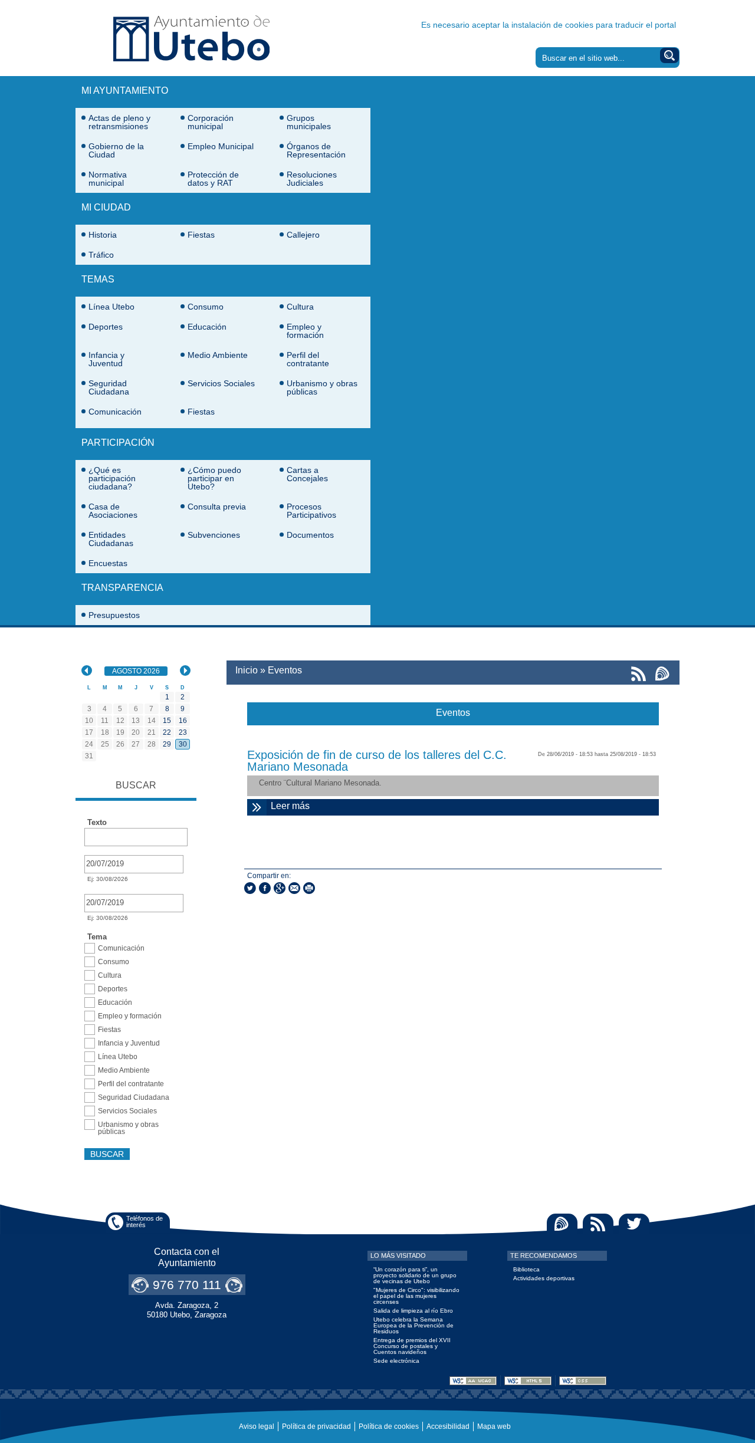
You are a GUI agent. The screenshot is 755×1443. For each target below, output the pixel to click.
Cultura (300, 306)
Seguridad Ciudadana (108, 387)
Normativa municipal (107, 179)
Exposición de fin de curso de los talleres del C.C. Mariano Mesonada (377, 760)
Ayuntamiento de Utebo (191, 38)
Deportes (105, 326)
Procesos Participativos (311, 511)
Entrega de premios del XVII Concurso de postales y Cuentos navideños (412, 1346)
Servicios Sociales (221, 383)
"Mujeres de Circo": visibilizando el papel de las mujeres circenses (416, 1296)
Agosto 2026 (140, 671)
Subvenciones (214, 535)
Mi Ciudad (106, 207)
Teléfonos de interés (144, 1221)
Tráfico (101, 254)
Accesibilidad (448, 1426)
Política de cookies (389, 1426)
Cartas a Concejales (307, 474)
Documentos (310, 535)
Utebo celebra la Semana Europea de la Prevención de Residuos (413, 1325)
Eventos (285, 670)
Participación (118, 443)
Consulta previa (217, 506)
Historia (102, 234)
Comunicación (115, 411)
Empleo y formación (305, 331)
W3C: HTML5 (528, 1380)
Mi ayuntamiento (124, 91)
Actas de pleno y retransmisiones (119, 122)
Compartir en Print (309, 888)
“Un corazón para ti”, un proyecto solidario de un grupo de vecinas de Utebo (415, 1275)
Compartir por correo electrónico (294, 888)
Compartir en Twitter (250, 888)
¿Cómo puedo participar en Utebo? (214, 478)
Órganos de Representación (316, 150)
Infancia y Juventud (106, 359)
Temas (97, 279)
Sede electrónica (396, 1360)
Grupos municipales (309, 122)
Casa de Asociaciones (112, 511)
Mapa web (494, 1426)
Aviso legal (256, 1426)
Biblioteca (526, 1269)
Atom (562, 1224)
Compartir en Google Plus (279, 888)
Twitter (634, 1224)
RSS (598, 1224)
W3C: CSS (582, 1380)
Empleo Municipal (221, 146)
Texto (97, 823)
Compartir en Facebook (265, 888)
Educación (207, 326)
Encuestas (107, 563)
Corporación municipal (211, 122)
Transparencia (122, 588)
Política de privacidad (316, 1426)
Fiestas (201, 234)
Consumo (206, 306)
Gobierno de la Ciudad (116, 150)
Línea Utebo (111, 306)
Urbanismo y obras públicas (322, 387)
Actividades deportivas (544, 1278)
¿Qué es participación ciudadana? (112, 478)
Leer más (452, 806)
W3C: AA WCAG (473, 1380)
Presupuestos (114, 615)
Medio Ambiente (218, 355)
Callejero (303, 234)
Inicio (246, 670)
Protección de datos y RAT (213, 179)
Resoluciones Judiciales (312, 179)
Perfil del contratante (308, 359)
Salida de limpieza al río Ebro (413, 1310)
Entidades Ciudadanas (110, 539)
